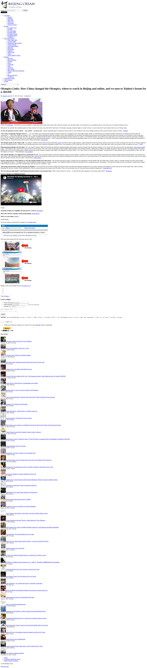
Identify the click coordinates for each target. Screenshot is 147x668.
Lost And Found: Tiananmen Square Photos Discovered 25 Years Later (25, 362)
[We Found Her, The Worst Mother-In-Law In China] (3, 534)
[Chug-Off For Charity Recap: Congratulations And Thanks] (3, 383)
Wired (16, 216)
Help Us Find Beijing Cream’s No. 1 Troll (17, 348)
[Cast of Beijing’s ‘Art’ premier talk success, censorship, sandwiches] (3, 583)
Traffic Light (10, 52)
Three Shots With (12, 40)
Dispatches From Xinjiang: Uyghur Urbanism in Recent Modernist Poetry (26, 611)
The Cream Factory (9, 38)
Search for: (4, 10)
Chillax (9, 72)
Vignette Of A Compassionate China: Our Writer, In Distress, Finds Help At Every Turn (29, 467)
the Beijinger (35, 213)
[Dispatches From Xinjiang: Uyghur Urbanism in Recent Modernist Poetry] (3, 611)
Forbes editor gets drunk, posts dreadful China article (20, 597)
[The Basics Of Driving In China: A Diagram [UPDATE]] (3, 485)
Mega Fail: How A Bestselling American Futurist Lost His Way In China (25, 632)
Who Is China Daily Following (15, 70)
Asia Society (44, 140)
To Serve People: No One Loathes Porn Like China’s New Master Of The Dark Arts (29, 460)
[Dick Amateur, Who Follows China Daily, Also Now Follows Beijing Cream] (3, 513)
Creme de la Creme (9, 78)
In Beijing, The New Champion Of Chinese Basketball (21, 506)
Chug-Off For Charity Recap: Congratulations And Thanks (22, 383)
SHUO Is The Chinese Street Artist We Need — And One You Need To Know (27, 541)
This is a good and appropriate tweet (16, 604)
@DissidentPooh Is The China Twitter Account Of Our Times (22, 569)
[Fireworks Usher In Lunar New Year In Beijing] (3, 341)
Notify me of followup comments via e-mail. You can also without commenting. (28, 325)
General (9, 17)
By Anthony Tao (12, 28)
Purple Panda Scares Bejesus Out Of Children (18, 499)
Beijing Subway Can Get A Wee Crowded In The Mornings (22, 390)
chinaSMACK (107, 168)
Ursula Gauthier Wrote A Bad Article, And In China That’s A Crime (24, 646)
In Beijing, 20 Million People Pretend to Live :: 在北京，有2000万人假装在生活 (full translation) (33, 562)
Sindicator (10, 47)
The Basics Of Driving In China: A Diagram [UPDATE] (21, 485)
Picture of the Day (12, 75)
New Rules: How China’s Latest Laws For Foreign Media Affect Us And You (27, 625)
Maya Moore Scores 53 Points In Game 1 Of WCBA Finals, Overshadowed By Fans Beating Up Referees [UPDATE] (38, 439)
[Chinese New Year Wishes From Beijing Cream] (3, 369)
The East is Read (12, 24)
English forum (32, 222)
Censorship (10, 64)
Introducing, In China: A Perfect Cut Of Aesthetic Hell (20, 453)
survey (60, 142)
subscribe (37, 325)
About (5, 657)
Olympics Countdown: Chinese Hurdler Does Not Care (21, 474)
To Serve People (11, 44)
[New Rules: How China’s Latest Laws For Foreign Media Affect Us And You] (3, 625)
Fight (8, 66)
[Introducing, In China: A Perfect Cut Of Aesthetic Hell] (3, 453)
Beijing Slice (10, 49)
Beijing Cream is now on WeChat (15, 548)
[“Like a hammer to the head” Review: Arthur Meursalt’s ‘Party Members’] (3, 520)
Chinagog (10, 51)
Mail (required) (8, 304)
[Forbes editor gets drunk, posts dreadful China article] (3, 597)
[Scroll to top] (5, 666)
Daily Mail (10, 125)
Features (6, 57)
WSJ (141, 144)
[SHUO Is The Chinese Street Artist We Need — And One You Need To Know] (3, 541)
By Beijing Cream (12, 34)
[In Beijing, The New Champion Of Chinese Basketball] (3, 506)
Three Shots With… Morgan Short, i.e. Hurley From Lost (21, 411)
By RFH (9, 29)
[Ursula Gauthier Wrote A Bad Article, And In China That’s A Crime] (3, 646)
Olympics (6, 296)
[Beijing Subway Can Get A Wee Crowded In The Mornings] (3, 390)
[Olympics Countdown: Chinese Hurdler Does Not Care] (3, 474)
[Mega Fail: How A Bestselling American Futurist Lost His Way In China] (3, 632)
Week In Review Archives (11, 660)
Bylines (6, 26)
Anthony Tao (6, 96)
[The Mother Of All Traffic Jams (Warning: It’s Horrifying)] (3, 492)
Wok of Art (10, 21)
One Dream (10, 23)
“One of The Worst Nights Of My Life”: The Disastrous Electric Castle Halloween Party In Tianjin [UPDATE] (36, 376)
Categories (7, 15)
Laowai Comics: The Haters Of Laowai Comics (19, 418)
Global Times (37, 157)
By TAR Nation (11, 31)
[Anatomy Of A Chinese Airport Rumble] (3, 404)
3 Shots (6, 81)
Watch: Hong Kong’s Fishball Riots (15, 639)
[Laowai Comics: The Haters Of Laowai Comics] (3, 418)
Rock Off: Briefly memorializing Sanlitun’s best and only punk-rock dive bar (26, 590)
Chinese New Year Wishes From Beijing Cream (19, 369)
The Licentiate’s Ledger (13, 55)
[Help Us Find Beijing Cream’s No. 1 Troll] (3, 348)
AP (49, 163)
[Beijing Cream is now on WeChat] (3, 548)
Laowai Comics (11, 41)
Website (6, 306)
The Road (10, 67)
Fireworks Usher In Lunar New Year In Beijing (19, 341)
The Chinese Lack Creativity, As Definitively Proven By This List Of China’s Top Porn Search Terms (33, 425)
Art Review (10, 77)
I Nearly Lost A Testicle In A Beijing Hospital (18, 355)
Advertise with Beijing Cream (12, 659)
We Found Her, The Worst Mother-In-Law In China (20, 534)
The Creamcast (8, 80)
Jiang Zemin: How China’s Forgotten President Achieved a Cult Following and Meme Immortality (32, 527)
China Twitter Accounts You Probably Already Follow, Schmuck (23, 432)
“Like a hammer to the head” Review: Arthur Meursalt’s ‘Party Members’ (26, 520)
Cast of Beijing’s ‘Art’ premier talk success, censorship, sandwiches (24, 583)
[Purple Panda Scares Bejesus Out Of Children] (3, 499)
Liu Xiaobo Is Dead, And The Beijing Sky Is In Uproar (21, 576)
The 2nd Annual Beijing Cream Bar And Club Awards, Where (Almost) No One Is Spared (30, 397)
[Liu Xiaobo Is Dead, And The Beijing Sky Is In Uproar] (3, 576)
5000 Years (10, 20)
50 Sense (9, 61)
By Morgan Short (12, 35)
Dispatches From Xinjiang (14, 43)
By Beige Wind (11, 32)
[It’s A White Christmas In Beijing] (3, 653)
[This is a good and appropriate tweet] (3, 604)
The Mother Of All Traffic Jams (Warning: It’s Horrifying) (21, 492)
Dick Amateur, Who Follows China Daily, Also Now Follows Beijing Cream (26, 513)
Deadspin (108, 171)
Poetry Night (10, 69)
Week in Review (11, 60)
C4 (8, 74)
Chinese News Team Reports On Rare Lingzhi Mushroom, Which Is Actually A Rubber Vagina (31, 479)
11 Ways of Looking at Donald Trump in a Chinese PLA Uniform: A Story (26, 555)
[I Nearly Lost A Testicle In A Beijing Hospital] (3, 355)
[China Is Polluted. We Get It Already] (3, 446)
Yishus (9, 54)
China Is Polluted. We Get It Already (16, 446)
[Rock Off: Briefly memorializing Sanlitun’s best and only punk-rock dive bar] (3, 590)
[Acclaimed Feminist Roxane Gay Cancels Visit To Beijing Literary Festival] (3, 618)
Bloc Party (10, 58)
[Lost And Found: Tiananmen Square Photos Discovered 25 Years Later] (3, 362)
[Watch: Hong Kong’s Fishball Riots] (3, 639)
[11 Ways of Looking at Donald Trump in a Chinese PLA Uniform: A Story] (3, 555)
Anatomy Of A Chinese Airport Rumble (16, 404)
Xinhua (125, 131)
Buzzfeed (39, 210)
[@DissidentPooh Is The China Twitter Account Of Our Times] (3, 569)
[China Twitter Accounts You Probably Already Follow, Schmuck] (3, 432)
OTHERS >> (11, 37)
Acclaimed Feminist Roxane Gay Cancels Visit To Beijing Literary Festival (26, 618)
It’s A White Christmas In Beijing (15, 653)
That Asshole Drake (12, 46)
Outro (9, 63)
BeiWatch (10, 18)
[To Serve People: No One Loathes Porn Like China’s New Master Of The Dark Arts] (3, 460)
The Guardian (28, 151)
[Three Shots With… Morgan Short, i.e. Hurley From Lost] (3, 411)
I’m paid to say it (25, 285)
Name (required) (8, 302)
